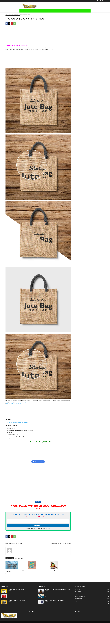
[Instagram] (99, 0)
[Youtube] (103, 0)
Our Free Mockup (17, 15)
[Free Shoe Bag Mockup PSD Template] (60, 565)
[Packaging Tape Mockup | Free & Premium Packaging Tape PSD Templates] (16, 565)
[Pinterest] (12, 23)
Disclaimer (97, 621)
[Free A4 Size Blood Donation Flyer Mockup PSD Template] (4, 596)
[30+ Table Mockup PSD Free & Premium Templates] (41, 602)
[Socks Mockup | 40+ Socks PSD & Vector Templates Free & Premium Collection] (41, 596)
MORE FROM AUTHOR (19, 558)
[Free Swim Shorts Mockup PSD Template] (38, 565)
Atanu (14, 548)
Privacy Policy (81, 621)
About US (76, 621)
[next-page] (8, 573)
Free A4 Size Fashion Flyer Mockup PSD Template (17, 600)
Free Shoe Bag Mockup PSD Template (56, 570)
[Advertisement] (62, 5)
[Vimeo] (102, 0)
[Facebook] (97, 0)
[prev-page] (6, 573)
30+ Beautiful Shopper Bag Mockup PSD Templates (17, 422)
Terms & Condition (103, 621)
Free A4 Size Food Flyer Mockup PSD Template (16, 589)
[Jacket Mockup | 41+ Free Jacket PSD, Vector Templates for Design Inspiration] (41, 591)
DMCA (108, 621)
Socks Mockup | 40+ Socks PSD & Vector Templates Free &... (56, 594)
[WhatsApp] (14, 23)
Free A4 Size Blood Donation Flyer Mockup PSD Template (18, 594)
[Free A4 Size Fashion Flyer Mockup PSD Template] (4, 602)
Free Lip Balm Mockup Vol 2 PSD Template (14, 543)
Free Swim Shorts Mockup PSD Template (35, 570)
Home (6, 14)
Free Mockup (11, 14)
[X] (100, 0)
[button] (87, 10)
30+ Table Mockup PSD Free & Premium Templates (54, 600)
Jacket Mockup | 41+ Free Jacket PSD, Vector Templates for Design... (58, 589)
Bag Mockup (16, 14)
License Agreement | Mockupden (89, 621)
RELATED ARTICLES (9, 558)
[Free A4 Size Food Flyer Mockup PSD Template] (4, 591)
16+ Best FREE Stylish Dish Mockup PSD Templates (61, 543)
